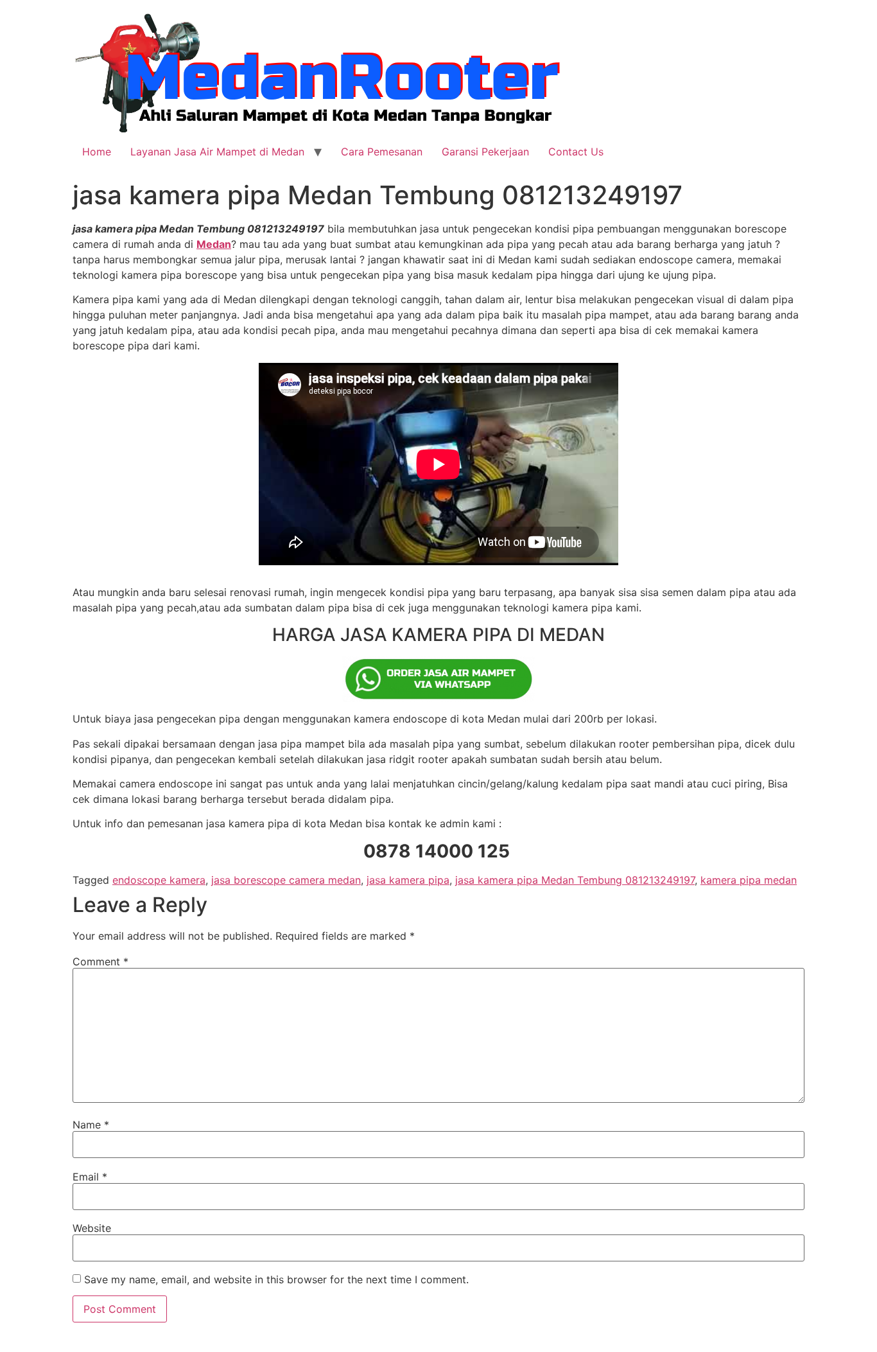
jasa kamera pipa (408, 880)
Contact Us (575, 151)
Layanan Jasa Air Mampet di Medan (217, 151)
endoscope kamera (158, 880)
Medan (213, 244)
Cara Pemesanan (381, 151)
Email (90, 1177)
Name (91, 1124)
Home (96, 151)
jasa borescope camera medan (286, 880)
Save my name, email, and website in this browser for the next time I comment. (276, 1279)
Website (92, 1228)
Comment (100, 961)
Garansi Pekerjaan (485, 151)
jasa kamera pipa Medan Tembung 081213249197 (575, 880)
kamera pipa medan (748, 880)
